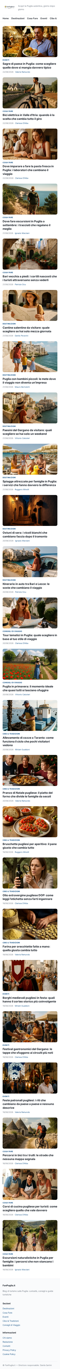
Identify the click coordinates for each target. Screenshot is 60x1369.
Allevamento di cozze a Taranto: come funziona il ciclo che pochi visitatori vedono (28, 741)
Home (6, 18)
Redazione (8, 1342)
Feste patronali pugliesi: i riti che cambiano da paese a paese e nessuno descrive (28, 1104)
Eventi (43, 18)
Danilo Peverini (21, 335)
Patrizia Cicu (20, 284)
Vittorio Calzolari (22, 438)
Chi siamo (7, 1337)
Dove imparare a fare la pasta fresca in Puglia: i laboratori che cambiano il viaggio (28, 170)
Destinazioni (17, 18)
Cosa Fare (32, 18)
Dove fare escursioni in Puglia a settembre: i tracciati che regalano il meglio (26, 225)
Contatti (6, 1346)
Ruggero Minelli (22, 489)
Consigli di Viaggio (12, 631)
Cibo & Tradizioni (11, 734)
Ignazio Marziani (22, 233)
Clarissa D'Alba (21, 123)
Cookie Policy (9, 1354)
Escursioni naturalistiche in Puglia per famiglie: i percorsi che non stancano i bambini (28, 1261)
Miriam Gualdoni (22, 749)
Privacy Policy (9, 1350)
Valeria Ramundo (22, 72)
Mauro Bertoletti (22, 387)
